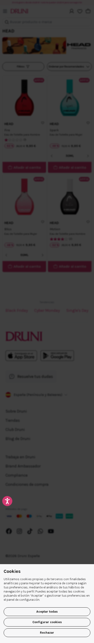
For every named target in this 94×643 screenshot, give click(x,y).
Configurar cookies (47, 622)
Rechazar (47, 633)
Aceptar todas (47, 612)
